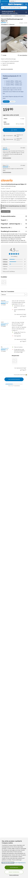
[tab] (4, 1)
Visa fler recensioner (14, 379)
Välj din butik (6, 123)
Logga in (13, 101)
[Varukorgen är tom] (26, 4)
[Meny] (2, 4)
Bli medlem (6, 101)
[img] (26, 40)
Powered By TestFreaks (19, 374)
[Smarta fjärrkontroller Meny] (13, 16)
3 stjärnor (5, 264)
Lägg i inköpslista (23, 55)
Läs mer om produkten (7, 69)
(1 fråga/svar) (11, 24)
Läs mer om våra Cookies (8, 862)
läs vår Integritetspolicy (20, 862)
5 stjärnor (5, 259)
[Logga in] (22, 4)
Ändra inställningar (14, 875)
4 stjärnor (5, 261)
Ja (20, 316)
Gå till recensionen (7, 158)
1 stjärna (5, 268)
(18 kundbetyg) (4, 24)
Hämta (15, 129)
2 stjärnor (5, 266)
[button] (4, 282)
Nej (24, 316)
